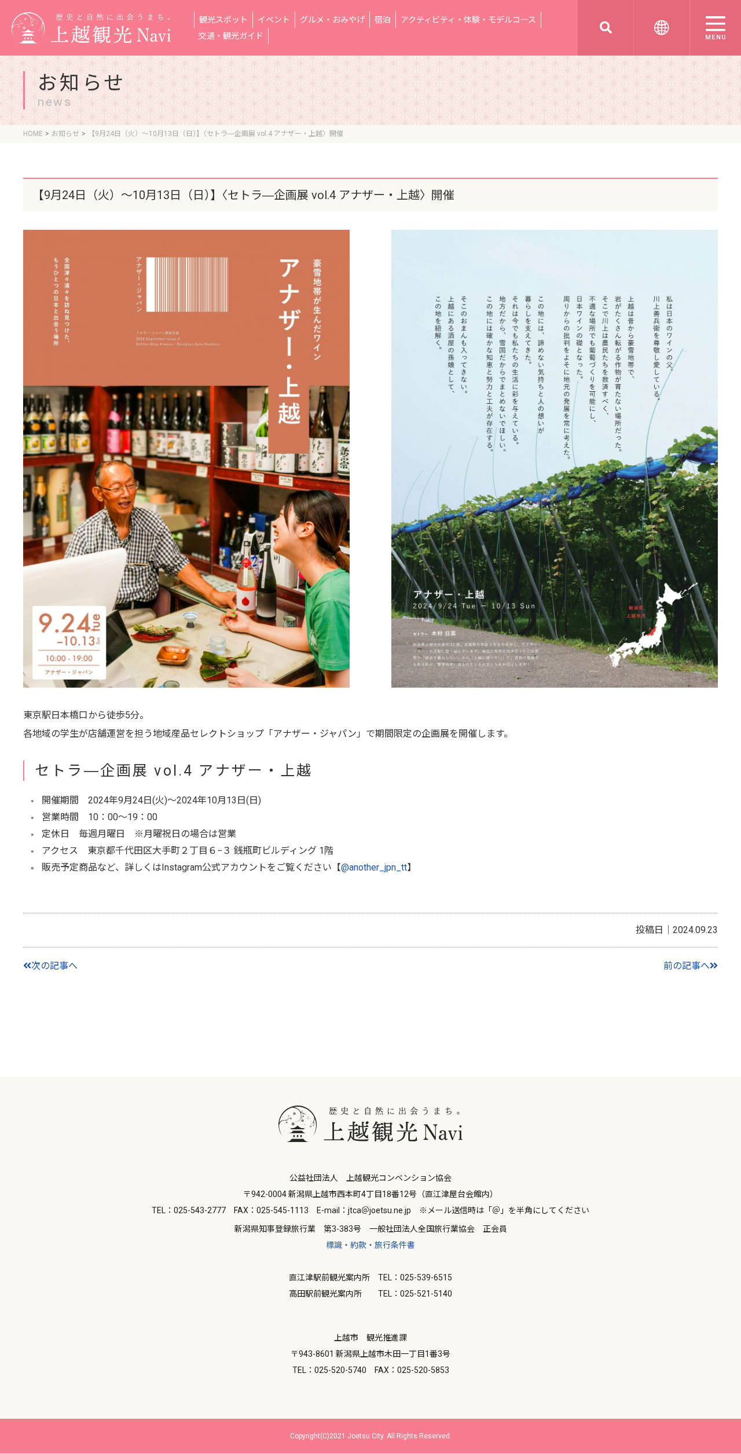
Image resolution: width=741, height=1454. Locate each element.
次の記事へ (54, 965)
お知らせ (65, 134)
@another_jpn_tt (374, 867)
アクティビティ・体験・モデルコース (468, 19)
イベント (274, 19)
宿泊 (383, 19)
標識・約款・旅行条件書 (370, 1245)
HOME (33, 134)
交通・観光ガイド (231, 36)
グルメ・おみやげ (332, 19)
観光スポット (223, 19)
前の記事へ (686, 965)
